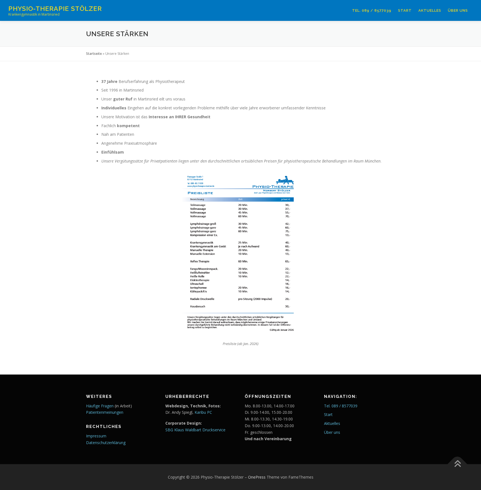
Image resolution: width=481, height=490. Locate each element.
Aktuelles (429, 10)
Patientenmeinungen (104, 412)
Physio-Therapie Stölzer (55, 8)
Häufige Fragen (100, 405)
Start (405, 10)
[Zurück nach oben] (457, 464)
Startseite (94, 53)
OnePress (257, 477)
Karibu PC (203, 412)
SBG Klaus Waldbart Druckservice (195, 429)
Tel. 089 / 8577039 (371, 10)
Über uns (458, 10)
